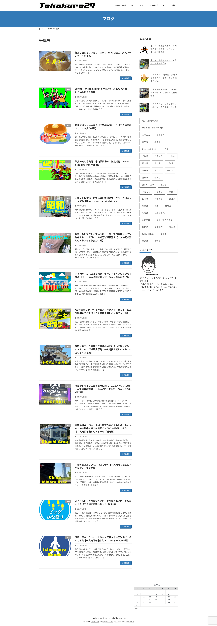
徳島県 (170, 170)
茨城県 (145, 213)
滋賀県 (172, 191)
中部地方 (160, 135)
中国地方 (146, 135)
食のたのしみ (148, 234)
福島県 (145, 206)
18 (144, 600)
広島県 (157, 170)
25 (144, 602)
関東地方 (158, 227)
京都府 (145, 142)
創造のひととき (149, 149)
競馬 (156, 206)
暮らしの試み (148, 184)
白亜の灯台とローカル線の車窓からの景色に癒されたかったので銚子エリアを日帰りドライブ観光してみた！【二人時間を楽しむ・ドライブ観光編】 (103, 428)
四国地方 (158, 156)
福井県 (172, 198)
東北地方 (146, 191)
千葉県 (145, 156)
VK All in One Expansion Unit (124, 622)
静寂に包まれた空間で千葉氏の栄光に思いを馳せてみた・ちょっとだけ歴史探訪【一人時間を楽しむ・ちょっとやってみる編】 (103, 349)
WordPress (95, 622)
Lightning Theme (108, 622)
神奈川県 (158, 198)
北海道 (165, 149)
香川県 (163, 234)
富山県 (145, 163)
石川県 (145, 198)
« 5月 (136, 609)
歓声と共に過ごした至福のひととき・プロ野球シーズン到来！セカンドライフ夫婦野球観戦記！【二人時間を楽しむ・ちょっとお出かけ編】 (103, 237)
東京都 (163, 184)
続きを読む (125, 78)
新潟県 (157, 177)
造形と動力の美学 (164, 220)
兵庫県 (157, 142)
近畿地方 (146, 220)
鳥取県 (157, 241)
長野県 (145, 227)
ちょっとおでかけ (150, 121)
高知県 (145, 241)
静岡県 (172, 227)
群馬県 (168, 206)
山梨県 (170, 163)
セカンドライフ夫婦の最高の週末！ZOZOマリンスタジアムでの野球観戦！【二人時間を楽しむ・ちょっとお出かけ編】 (103, 388)
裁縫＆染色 (159, 213)
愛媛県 (145, 177)
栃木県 (159, 191)
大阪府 (172, 156)
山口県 (157, 163)
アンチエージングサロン (153, 128)
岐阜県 (145, 170)
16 (175, 597)
